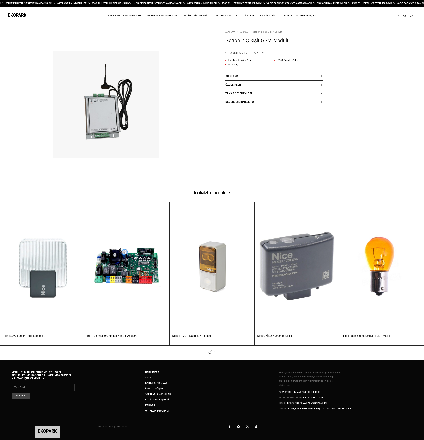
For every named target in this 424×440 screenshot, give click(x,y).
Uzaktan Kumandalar (226, 16)
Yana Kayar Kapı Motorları (124, 16)
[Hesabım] (398, 15)
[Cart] (417, 16)
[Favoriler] (411, 16)
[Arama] (405, 15)
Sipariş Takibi (268, 16)
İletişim (249, 16)
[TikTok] (256, 426)
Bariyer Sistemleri (195, 16)
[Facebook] (229, 426)
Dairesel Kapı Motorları (162, 16)
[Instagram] (238, 426)
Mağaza (244, 32)
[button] (210, 351)
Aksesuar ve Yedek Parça (298, 16)
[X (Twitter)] (247, 426)
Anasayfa (230, 32)
